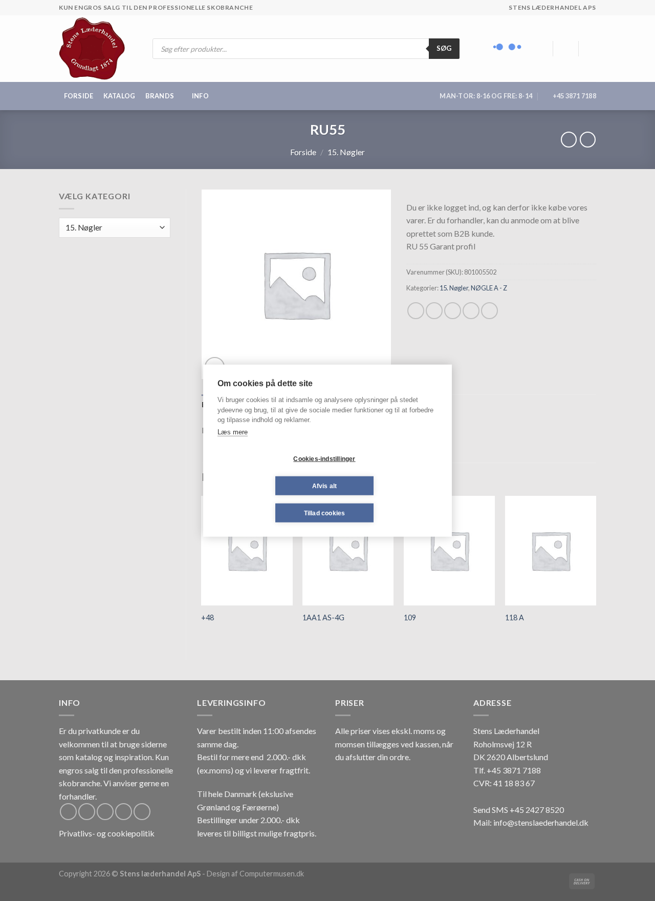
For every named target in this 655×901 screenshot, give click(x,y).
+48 (207, 617)
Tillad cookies (324, 512)
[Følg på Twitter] (105, 811)
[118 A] (550, 550)
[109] (449, 550)
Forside (79, 96)
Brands (159, 96)
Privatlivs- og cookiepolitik (107, 833)
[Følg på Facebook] (68, 811)
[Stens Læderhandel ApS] (96, 48)
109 (410, 617)
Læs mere (232, 431)
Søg (444, 48)
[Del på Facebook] (415, 310)
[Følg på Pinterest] (142, 811)
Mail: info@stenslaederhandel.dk (530, 822)
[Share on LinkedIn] (489, 310)
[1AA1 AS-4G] (348, 550)
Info (200, 96)
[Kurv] (591, 48)
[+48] (246, 550)
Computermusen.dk (271, 873)
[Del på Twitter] (434, 310)
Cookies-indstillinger (324, 458)
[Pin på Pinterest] (471, 310)
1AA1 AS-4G (323, 617)
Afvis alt (324, 485)
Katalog (119, 96)
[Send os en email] (123, 811)
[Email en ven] (452, 310)
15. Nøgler (346, 152)
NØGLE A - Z (489, 288)
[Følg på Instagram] (86, 811)
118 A (514, 617)
